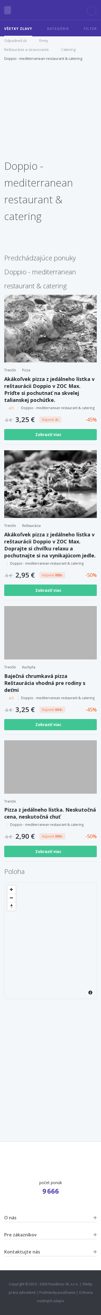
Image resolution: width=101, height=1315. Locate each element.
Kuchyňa (28, 667)
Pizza (26, 370)
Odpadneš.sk (15, 40)
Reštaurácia (31, 525)
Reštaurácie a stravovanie (26, 49)
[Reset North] (11, 906)
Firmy (43, 40)
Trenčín (10, 370)
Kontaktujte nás (22, 1252)
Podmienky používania (57, 1292)
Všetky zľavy (18, 28)
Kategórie (58, 28)
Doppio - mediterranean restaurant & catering (43, 58)
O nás (10, 1218)
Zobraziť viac (49, 434)
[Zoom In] (11, 889)
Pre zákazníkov (20, 1235)
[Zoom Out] (11, 898)
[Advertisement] (50, 113)
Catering (68, 49)
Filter (90, 28)
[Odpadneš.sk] (50, 10)
